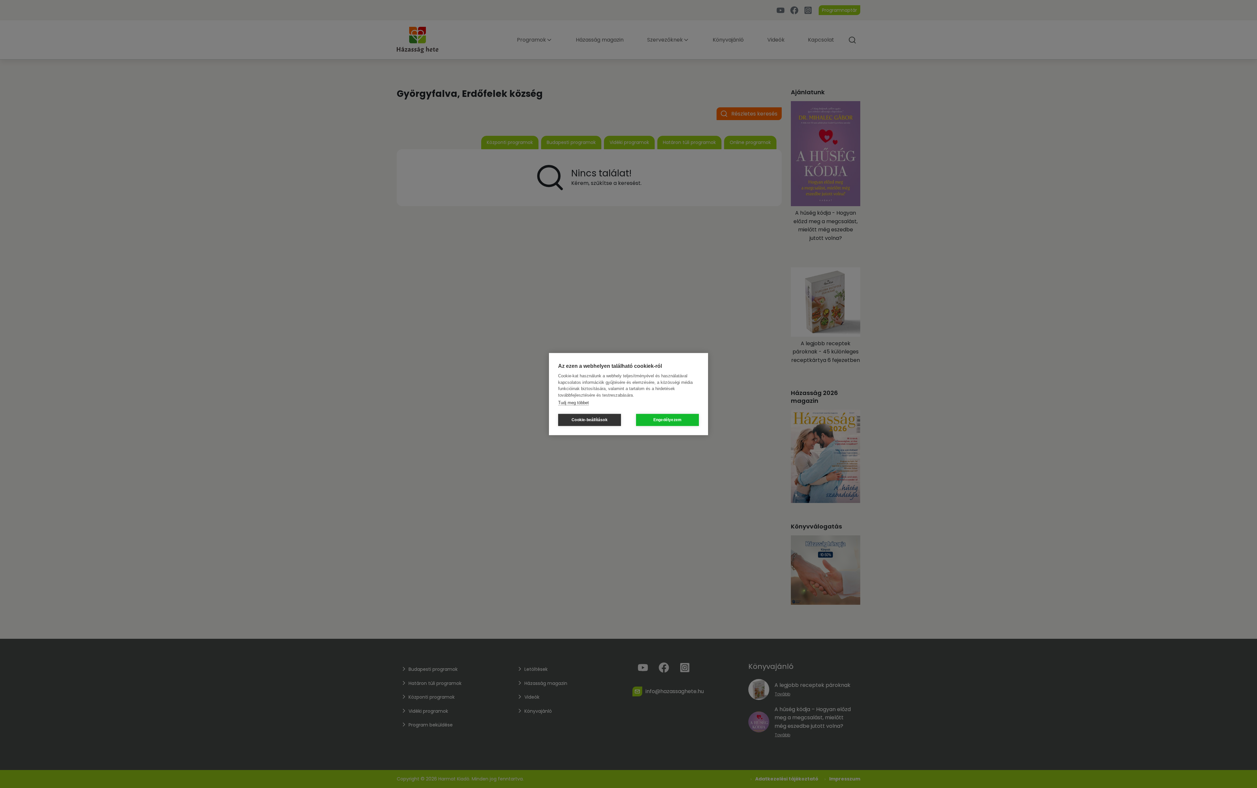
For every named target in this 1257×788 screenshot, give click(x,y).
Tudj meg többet (573, 402)
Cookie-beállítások (590, 420)
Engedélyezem (667, 420)
